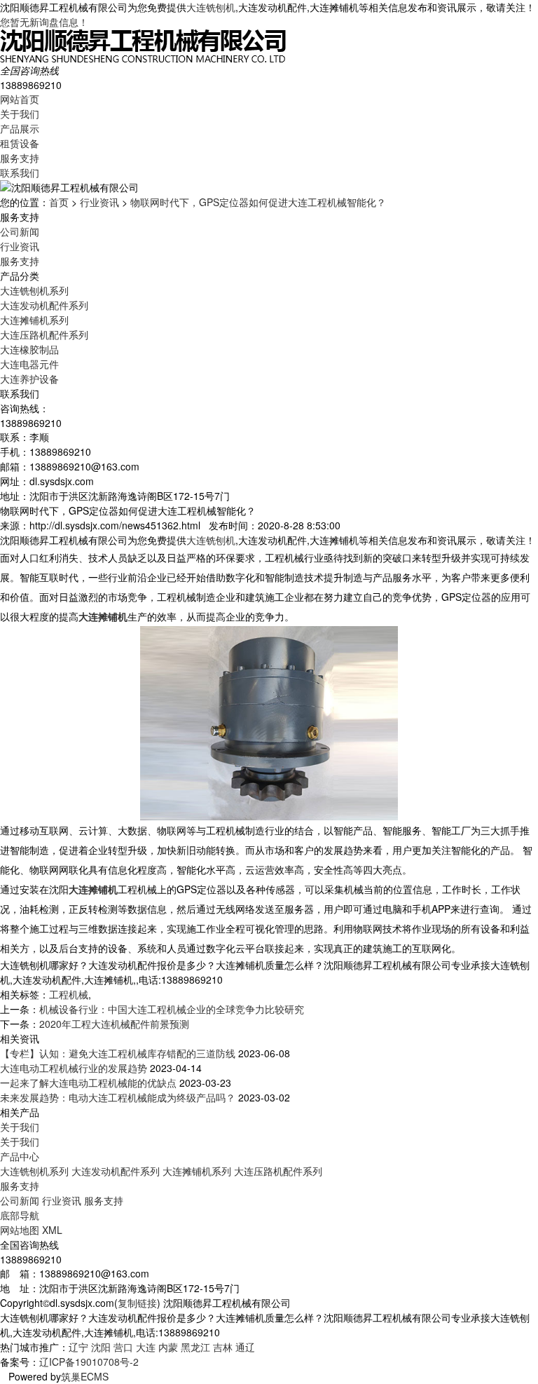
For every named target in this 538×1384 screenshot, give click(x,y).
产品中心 (19, 1156)
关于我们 (19, 114)
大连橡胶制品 (29, 349)
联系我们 (19, 172)
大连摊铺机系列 (34, 320)
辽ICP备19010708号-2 (89, 1362)
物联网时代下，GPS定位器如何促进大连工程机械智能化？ (258, 202)
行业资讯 (99, 202)
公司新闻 (19, 231)
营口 (123, 1347)
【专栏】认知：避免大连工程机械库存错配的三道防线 (117, 1053)
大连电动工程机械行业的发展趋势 (73, 1068)
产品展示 (19, 128)
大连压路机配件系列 (44, 334)
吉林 (223, 1347)
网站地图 (19, 1230)
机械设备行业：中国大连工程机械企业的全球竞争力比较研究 (171, 1009)
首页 (59, 202)
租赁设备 (19, 143)
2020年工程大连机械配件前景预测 (114, 1024)
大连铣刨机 (210, 7)
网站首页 (19, 99)
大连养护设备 (29, 379)
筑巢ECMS (85, 1376)
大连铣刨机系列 (34, 290)
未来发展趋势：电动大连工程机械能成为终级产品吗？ (117, 1097)
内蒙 (168, 1347)
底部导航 (19, 1215)
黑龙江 (195, 1347)
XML (52, 1230)
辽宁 (78, 1347)
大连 (146, 1347)
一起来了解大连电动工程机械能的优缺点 (88, 1083)
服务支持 (19, 158)
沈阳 (101, 1347)
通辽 (245, 1347)
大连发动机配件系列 (44, 305)
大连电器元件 (29, 364)
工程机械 (68, 994)
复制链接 (137, 1303)
